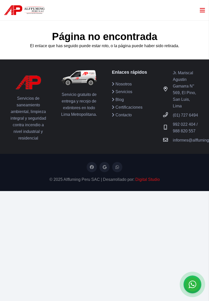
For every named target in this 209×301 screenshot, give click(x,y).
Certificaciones (128, 107)
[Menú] (202, 10)
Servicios (123, 92)
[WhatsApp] (117, 167)
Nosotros (123, 84)
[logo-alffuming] (24, 10)
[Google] (104, 167)
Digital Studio (147, 179)
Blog (119, 99)
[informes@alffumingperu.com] (168, 140)
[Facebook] (92, 167)
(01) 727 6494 (185, 115)
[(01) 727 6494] (168, 115)
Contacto (123, 115)
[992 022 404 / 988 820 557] (168, 127)
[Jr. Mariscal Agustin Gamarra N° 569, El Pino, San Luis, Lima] (168, 89)
